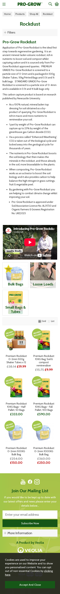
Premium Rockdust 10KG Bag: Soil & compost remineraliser (43, 360)
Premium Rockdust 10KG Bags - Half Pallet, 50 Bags (16, 406)
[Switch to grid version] (39, 321)
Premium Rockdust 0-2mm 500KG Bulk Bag (16, 451)
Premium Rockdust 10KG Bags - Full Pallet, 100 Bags (43, 406)
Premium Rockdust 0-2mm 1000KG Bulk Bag (43, 451)
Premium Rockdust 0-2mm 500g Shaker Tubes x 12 (16, 359)
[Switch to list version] (49, 321)
